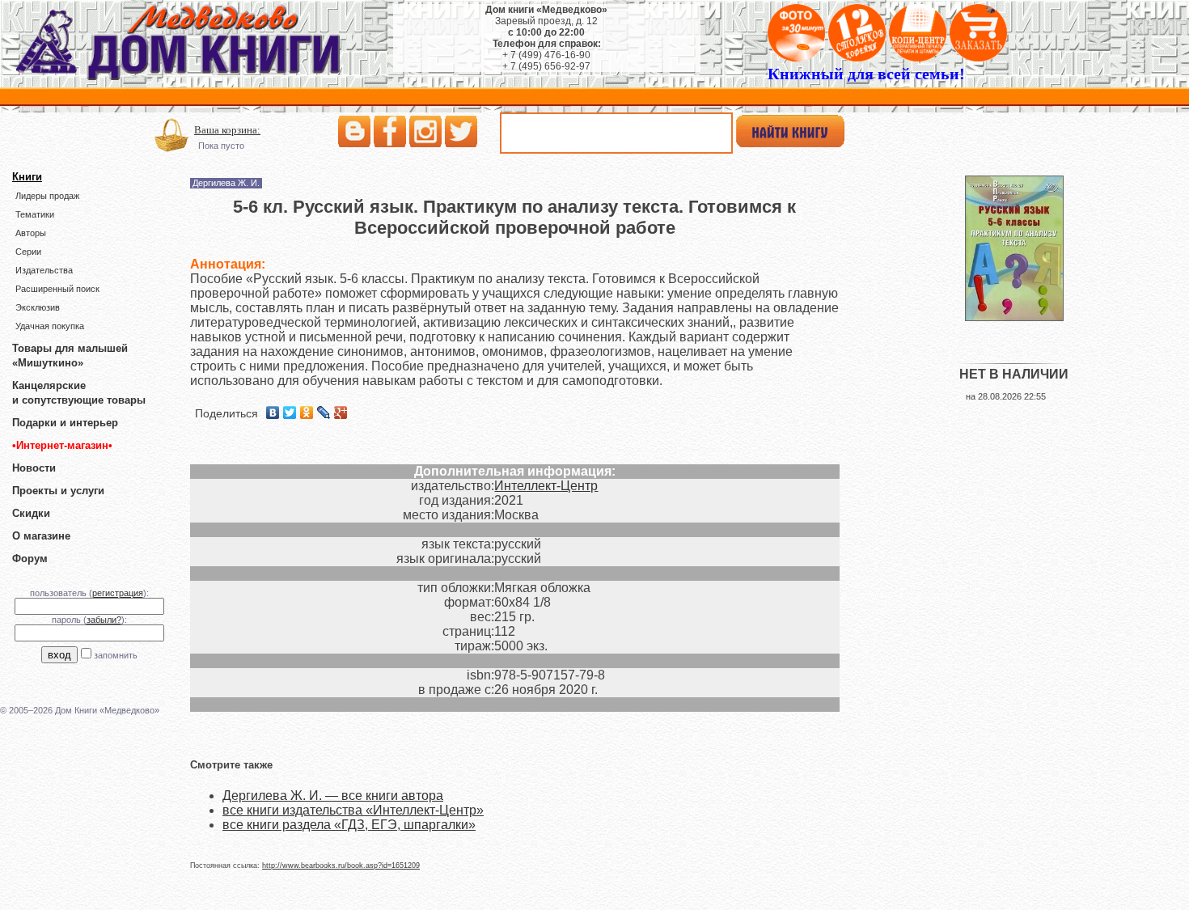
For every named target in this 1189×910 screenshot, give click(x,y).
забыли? (104, 619)
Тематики (34, 214)
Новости (34, 468)
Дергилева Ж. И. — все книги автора (332, 795)
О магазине (41, 536)
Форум (30, 558)
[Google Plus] (340, 412)
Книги (27, 177)
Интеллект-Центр (546, 486)
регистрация (117, 593)
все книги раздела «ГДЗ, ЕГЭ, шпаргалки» (349, 825)
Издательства (44, 270)
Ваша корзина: (227, 130)
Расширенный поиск (57, 289)
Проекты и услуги (58, 491)
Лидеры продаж (47, 196)
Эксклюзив (37, 307)
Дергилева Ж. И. (226, 183)
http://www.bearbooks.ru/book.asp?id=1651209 (341, 865)
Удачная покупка (49, 326)
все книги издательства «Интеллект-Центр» (353, 810)
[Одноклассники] (306, 412)
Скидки (31, 513)
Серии (28, 251)
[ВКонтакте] (272, 412)
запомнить (116, 655)
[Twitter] (289, 412)
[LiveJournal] (323, 412)
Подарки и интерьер (65, 423)
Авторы (30, 233)
